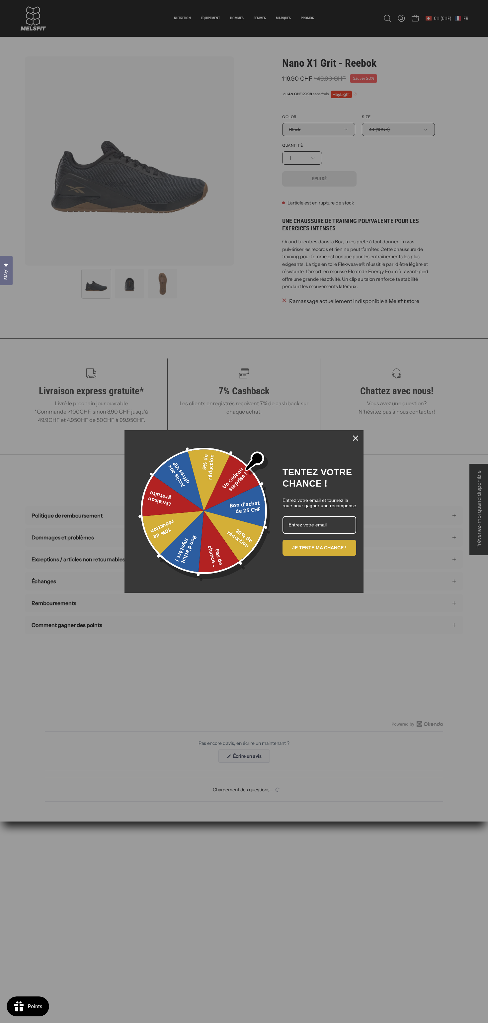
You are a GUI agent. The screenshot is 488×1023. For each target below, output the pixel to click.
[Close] (356, 438)
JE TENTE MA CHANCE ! (319, 547)
